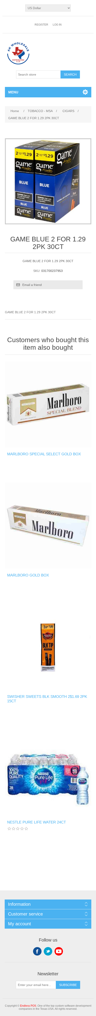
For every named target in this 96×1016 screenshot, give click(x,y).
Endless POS (28, 1005)
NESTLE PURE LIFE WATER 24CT (36, 822)
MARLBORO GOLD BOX (28, 575)
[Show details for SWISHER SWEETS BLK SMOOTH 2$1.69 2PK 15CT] (48, 647)
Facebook (37, 951)
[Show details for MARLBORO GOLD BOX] (48, 526)
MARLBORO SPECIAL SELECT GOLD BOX (44, 454)
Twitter (48, 951)
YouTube (58, 951)
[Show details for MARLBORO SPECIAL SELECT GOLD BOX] (48, 404)
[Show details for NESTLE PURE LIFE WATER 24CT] (48, 773)
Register (41, 24)
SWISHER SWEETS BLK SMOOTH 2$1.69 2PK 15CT (47, 699)
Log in (57, 24)
